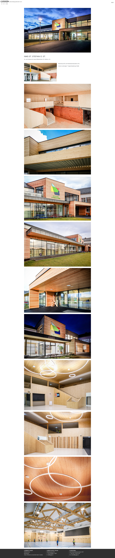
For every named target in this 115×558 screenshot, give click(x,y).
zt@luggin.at (50, 554)
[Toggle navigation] (112, 2)
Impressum (26, 553)
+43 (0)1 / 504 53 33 (75, 553)
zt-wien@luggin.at (74, 554)
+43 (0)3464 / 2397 (52, 553)
